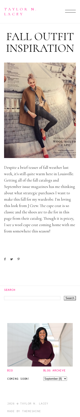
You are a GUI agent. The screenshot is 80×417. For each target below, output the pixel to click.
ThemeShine (31, 411)
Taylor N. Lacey (21, 11)
